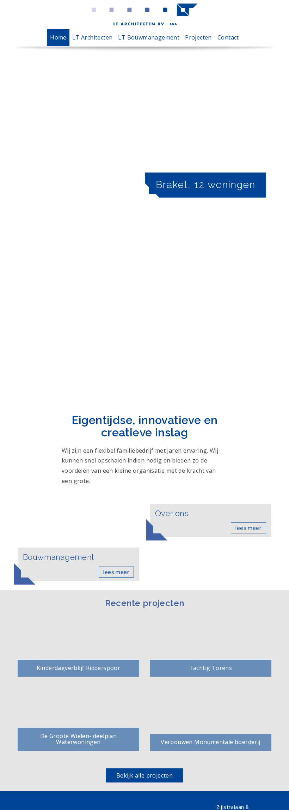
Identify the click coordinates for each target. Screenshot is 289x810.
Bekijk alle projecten (144, 775)
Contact (228, 37)
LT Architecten (92, 37)
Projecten (198, 37)
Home (58, 37)
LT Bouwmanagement (148, 37)
